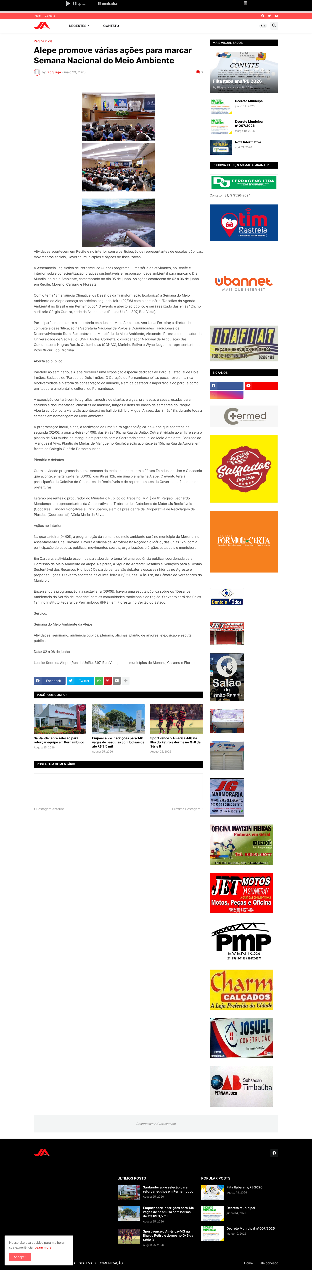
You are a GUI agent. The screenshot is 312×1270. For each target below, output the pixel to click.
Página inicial (43, 41)
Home (248, 1263)
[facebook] (262, 16)
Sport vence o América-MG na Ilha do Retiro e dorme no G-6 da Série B (175, 742)
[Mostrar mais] (126, 681)
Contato (50, 15)
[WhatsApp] (99, 681)
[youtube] (276, 16)
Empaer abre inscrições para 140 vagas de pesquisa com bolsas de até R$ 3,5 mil (118, 742)
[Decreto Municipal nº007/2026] (221, 126)
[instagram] (226, 395)
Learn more (42, 1247)
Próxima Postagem (186, 809)
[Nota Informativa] (221, 147)
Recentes (77, 26)
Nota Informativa (248, 142)
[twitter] (269, 16)
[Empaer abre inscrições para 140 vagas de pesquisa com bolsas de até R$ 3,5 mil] (118, 719)
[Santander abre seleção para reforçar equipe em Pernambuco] (60, 719)
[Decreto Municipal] (221, 106)
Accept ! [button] (20, 1257)
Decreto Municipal (249, 101)
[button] (263, 26)
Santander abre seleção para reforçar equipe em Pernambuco (59, 740)
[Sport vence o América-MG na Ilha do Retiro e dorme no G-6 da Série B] (176, 719)
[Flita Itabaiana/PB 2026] (212, 1192)
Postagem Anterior (50, 809)
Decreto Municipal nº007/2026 (249, 123)
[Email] (117, 681)
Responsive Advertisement (156, 1124)
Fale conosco (268, 1263)
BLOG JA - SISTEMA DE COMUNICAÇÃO (92, 1263)
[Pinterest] (108, 681)
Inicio (37, 15)
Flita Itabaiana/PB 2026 (244, 1187)
